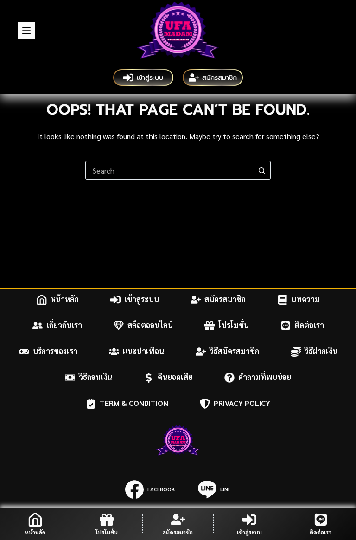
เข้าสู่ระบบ (150, 77)
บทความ (305, 299)
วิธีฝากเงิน (321, 351)
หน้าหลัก (65, 299)
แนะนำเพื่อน (143, 351)
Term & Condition (134, 403)
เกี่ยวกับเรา (64, 325)
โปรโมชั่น (233, 325)
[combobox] (169, 170)
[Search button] (261, 170)
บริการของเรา (55, 351)
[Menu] (26, 30)
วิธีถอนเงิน (95, 377)
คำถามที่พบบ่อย (264, 377)
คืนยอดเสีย (175, 377)
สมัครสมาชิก (219, 77)
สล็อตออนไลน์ (150, 325)
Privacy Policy (242, 403)
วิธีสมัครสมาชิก (234, 351)
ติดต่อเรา (309, 325)
